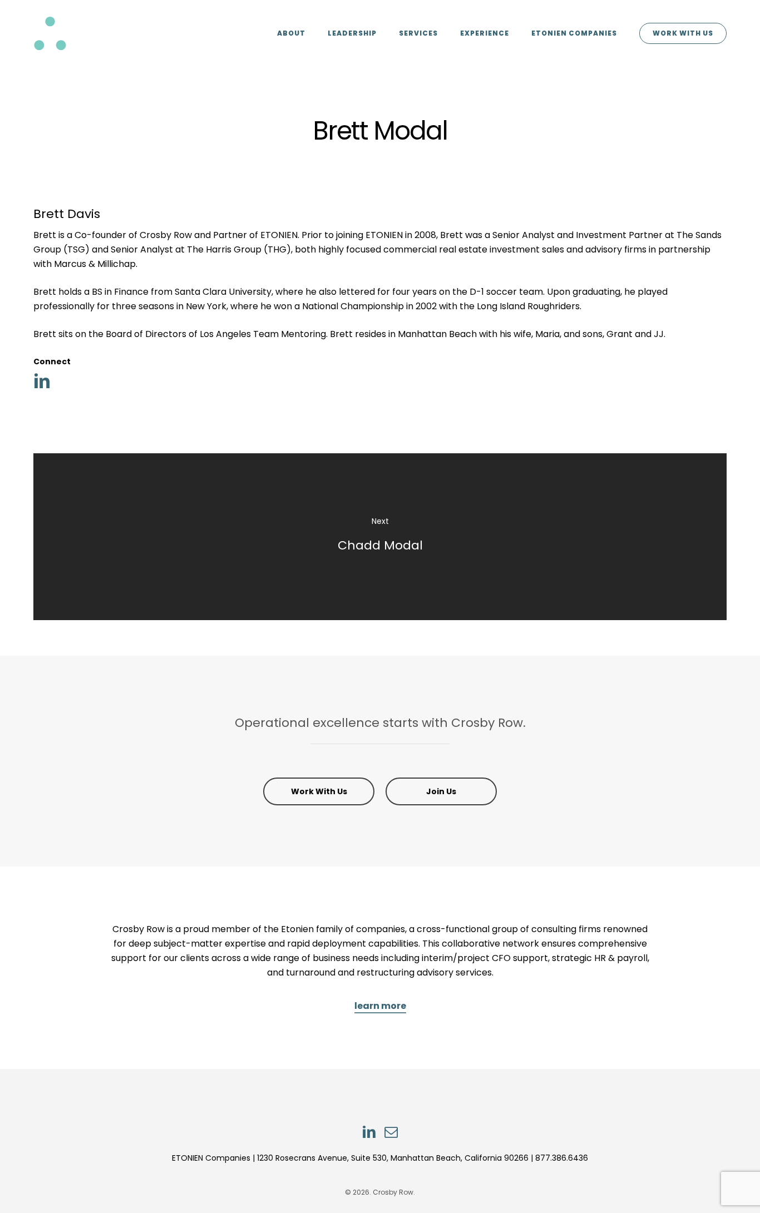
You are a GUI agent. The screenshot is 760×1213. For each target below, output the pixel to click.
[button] (318, 791)
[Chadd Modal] (380, 536)
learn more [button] (380, 1005)
